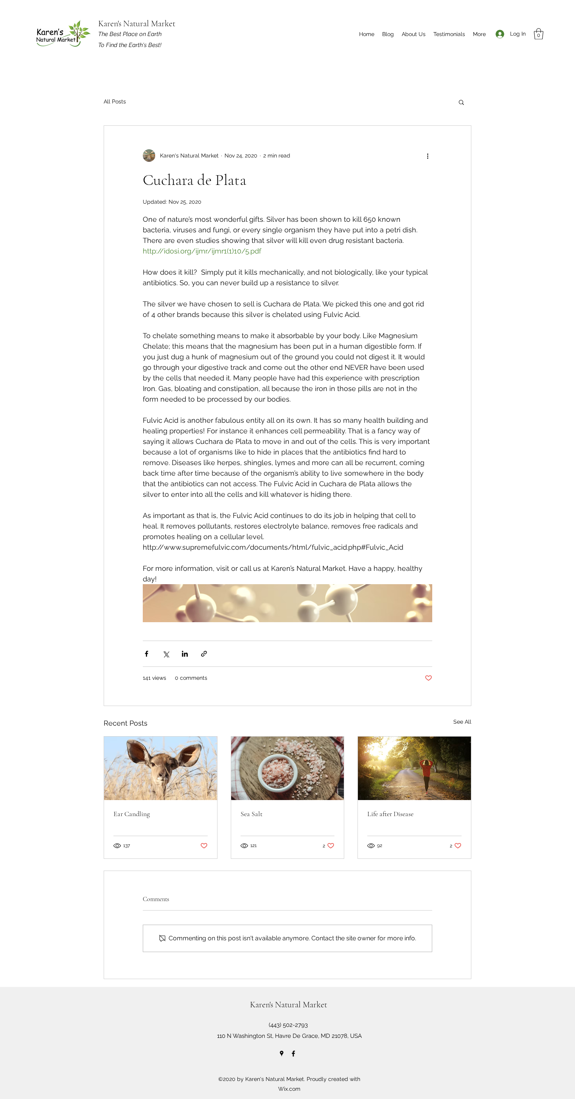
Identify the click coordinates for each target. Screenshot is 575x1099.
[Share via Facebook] (146, 653)
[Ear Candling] (160, 768)
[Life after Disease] (414, 768)
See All (462, 722)
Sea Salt (251, 813)
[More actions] (427, 155)
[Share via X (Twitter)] (165, 653)
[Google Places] (282, 1053)
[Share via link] (204, 653)
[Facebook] (293, 1053)
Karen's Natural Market (136, 23)
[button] (538, 34)
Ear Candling (131, 813)
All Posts (115, 101)
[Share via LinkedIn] (185, 653)
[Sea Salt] (287, 768)
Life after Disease (390, 813)
